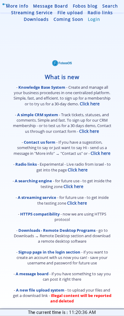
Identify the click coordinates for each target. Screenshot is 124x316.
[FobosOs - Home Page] (5, 3)
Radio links (100, 12)
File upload (70, 12)
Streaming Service (32, 12)
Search (110, 6)
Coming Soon (68, 19)
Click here (90, 104)
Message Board (50, 6)
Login (94, 19)
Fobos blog (85, 6)
